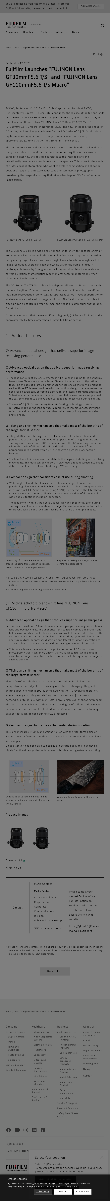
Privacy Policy (71, 1186)
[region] (55, 1187)
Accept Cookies (82, 1191)
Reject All (63, 1191)
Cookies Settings (43, 1191)
